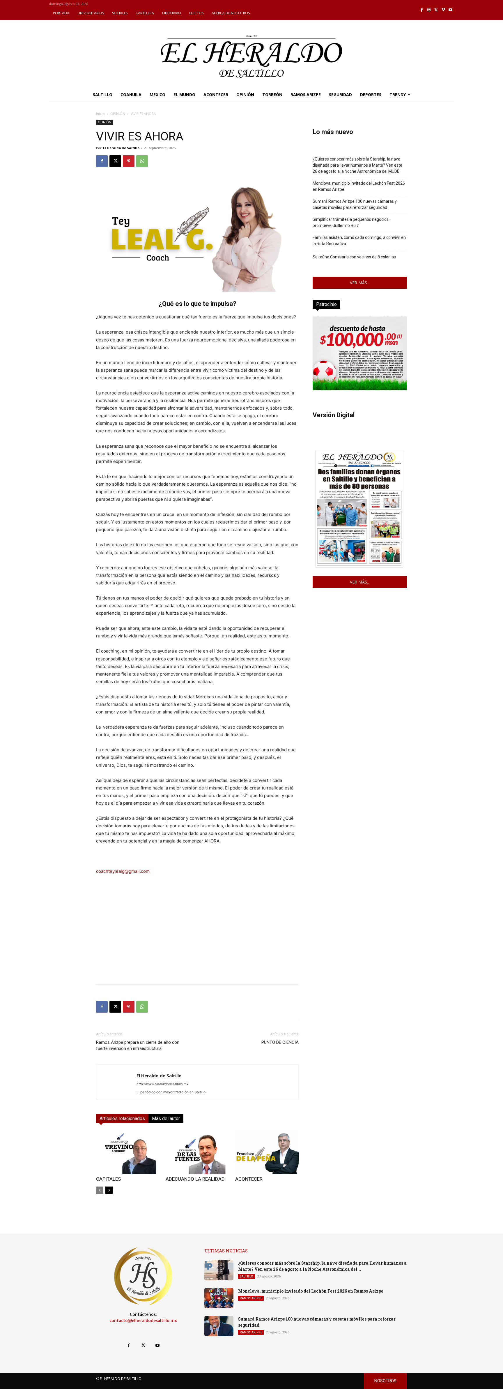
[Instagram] (429, 10)
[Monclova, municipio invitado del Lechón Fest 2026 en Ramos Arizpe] (218, 1298)
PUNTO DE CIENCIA (280, 1042)
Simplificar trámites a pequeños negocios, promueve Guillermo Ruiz (351, 222)
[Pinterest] (128, 161)
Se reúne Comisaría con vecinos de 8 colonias (354, 257)
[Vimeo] (443, 10)
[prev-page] (99, 1190)
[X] (436, 10)
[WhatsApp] (142, 161)
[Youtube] (450, 10)
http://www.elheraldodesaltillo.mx (162, 1084)
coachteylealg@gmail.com (123, 871)
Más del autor (166, 1118)
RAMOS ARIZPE (251, 1298)
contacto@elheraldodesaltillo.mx (143, 1320)
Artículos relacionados (122, 1118)
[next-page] (109, 1190)
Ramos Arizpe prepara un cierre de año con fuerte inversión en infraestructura (137, 1045)
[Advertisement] (197, 939)
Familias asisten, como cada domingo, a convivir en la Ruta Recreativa (359, 240)
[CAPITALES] (128, 1152)
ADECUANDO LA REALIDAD (195, 1179)
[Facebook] (422, 10)
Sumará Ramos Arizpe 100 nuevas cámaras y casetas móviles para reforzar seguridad (355, 204)
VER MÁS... (360, 282)
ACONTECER (249, 1179)
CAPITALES (108, 1179)
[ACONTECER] (267, 1152)
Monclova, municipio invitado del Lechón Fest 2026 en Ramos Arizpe (359, 186)
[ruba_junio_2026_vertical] (360, 389)
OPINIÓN (117, 113)
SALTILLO (246, 1276)
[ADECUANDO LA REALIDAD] (197, 1152)
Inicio (100, 113)
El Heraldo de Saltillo (121, 148)
